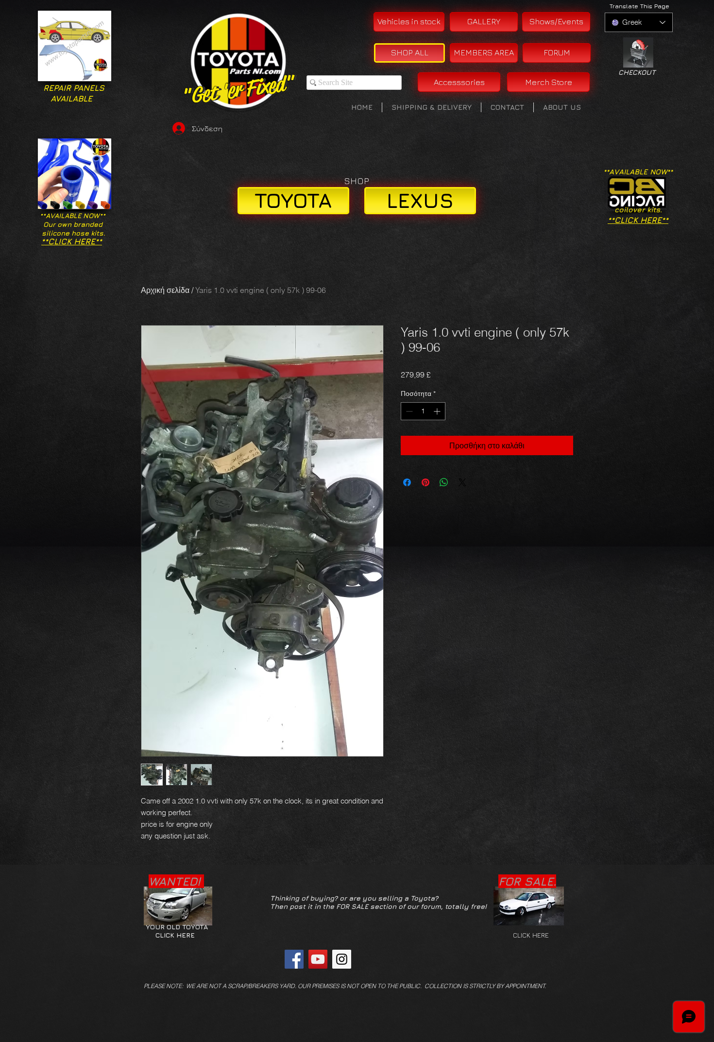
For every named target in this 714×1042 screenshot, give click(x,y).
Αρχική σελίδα (165, 290)
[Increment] (438, 411)
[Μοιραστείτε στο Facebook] (407, 482)
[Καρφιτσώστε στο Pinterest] (425, 482)
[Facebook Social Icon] (294, 959)
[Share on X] (462, 482)
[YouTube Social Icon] (317, 959)
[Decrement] (408, 411)
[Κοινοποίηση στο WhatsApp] (444, 482)
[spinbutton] (423, 411)
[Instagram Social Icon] (341, 959)
